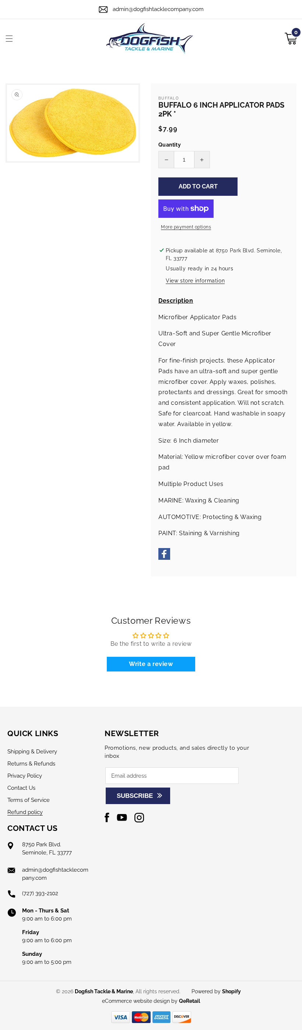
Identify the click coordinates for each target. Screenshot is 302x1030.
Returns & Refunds (31, 763)
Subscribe (135, 795)
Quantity (169, 145)
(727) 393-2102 (40, 893)
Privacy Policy (24, 775)
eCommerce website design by (140, 1001)
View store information (195, 281)
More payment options (186, 227)
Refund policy (25, 812)
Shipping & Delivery (32, 751)
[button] (9, 38)
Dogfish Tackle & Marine (104, 991)
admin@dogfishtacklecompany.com (158, 9)
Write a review (151, 663)
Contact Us (21, 788)
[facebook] (164, 557)
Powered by (216, 991)
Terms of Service (28, 800)
